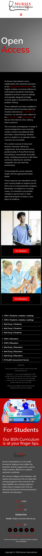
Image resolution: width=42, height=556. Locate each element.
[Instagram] (21, 530)
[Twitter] (15, 530)
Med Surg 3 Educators (13, 356)
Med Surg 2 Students (13, 328)
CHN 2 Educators (11, 343)
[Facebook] (10, 530)
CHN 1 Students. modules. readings (19, 315)
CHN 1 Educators (11, 339)
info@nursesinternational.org (23, 518)
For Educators (21, 299)
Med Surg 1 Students (13, 324)
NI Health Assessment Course (16, 360)
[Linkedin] (27, 530)
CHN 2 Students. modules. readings (19, 320)
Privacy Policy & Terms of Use (21, 536)
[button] (21, 15)
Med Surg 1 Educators (13, 347)
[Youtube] (32, 530)
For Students (21, 251)
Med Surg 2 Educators (13, 351)
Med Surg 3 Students (13, 332)
